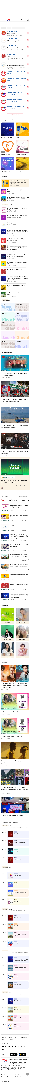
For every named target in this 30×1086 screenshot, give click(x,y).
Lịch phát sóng (21, 27)
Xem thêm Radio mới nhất (23, 496)
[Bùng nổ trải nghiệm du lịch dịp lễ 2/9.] (3, 263)
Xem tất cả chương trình (23, 119)
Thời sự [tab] (9, 500)
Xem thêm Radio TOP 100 (23, 662)
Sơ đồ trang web (4, 1076)
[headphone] (28, 33)
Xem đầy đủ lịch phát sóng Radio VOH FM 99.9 (19, 827)
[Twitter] (24, 1046)
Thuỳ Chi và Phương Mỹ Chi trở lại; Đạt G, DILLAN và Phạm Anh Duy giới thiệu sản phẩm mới (14, 789)
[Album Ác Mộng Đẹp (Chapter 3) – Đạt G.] (3, 191)
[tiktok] (9, 1046)
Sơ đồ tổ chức (18, 1074)
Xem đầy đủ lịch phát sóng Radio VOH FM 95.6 (19, 868)
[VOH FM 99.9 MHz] (3, 33)
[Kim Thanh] (22, 614)
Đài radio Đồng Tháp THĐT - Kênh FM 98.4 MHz (15, 93)
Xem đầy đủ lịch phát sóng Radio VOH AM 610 (19, 952)
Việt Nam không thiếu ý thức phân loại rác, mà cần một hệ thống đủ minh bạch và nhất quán (17, 247)
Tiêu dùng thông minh (13, 41)
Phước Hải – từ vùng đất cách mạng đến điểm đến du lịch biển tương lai (15, 426)
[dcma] (21, 1046)
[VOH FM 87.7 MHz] (3, 47)
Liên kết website (23, 1037)
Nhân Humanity (5, 154)
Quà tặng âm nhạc (6, 171)
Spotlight (9, 27)
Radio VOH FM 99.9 (7, 825)
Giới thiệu (3, 1074)
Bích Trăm (8, 657)
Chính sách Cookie (5, 1081)
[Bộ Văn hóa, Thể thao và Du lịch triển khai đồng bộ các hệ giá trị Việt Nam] (3, 198)
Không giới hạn (11, 33)
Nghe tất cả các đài (14, 114)
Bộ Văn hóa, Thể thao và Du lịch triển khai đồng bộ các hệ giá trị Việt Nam (18, 198)
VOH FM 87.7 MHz (12, 45)
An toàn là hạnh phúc (12, 48)
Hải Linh (22, 657)
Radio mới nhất (5, 496)
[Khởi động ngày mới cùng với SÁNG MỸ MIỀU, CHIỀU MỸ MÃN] (3, 217)
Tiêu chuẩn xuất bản (19, 1079)
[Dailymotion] (3, 1049)
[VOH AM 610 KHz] (3, 56)
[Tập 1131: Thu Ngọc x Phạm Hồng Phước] (5, 516)
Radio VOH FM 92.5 (7, 992)
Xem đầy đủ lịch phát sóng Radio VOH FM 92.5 (19, 994)
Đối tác (3, 1039)
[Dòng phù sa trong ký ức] (3, 224)
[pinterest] (12, 1046)
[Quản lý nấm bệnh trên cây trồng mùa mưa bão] (3, 287)
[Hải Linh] (22, 649)
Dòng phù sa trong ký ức (15, 223)
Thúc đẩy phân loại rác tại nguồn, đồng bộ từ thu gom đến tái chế (19, 555)
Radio (4, 27)
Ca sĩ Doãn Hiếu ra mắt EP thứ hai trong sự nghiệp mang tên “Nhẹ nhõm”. (18, 182)
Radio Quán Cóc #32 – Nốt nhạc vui (13, 712)
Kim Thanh (22, 622)
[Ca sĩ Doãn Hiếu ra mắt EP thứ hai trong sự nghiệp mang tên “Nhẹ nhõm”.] (5, 183)
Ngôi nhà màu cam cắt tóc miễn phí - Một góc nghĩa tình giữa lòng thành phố (15, 400)
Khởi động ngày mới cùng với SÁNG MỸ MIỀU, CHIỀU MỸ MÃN (17, 216)
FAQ (15, 1039)
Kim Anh (7, 622)
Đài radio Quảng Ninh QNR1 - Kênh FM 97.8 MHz (15, 100)
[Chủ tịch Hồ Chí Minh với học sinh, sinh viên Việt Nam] (3, 240)
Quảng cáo (4, 1037)
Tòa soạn (10, 1037)
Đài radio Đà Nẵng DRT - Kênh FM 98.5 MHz (16, 79)
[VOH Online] (8, 20)
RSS (15, 1037)
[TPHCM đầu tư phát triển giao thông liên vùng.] (3, 271)
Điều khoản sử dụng (19, 1076)
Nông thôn (18, 171)
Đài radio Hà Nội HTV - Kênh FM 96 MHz (16, 72)
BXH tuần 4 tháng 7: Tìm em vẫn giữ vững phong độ (14, 481)
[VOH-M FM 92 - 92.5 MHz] (3, 64)
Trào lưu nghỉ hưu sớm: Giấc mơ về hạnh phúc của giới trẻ (17, 209)
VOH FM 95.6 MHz (12, 38)
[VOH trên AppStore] (13, 1055)
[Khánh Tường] (7, 631)
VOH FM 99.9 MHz (12, 31)
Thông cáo (11, 1039)
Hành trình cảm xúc (21, 154)
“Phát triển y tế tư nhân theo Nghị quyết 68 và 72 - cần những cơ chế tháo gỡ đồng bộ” (17, 231)
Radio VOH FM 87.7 (7, 909)
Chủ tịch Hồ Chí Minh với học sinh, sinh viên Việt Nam (17, 239)
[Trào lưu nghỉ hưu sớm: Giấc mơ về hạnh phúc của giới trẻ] (3, 210)
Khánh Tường (7, 639)
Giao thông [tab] (15, 500)
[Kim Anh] (7, 614)
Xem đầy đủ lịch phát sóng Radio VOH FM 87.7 (19, 910)
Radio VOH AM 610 (7, 951)
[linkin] (15, 1046)
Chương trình (14, 27)
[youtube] (6, 1046)
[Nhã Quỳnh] (22, 631)
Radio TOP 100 (5, 662)
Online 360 (18, 137)
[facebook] (3, 1046)
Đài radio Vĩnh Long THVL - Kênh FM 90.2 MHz (16, 86)
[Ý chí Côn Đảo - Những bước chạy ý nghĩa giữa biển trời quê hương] (3, 256)
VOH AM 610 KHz (12, 54)
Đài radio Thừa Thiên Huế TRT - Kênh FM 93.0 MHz (16, 107)
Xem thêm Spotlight (24, 176)
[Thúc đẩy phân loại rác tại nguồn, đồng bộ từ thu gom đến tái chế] (5, 556)
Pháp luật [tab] (23, 500)
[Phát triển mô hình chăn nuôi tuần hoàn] (3, 294)
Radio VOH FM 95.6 (7, 867)
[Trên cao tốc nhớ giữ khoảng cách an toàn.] (5, 585)
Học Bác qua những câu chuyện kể (13, 815)
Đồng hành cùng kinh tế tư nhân (15, 65)
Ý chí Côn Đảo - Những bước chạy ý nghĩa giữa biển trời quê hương (17, 255)
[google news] (18, 1046)
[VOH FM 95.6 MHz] (3, 40)
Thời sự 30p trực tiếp (6, 137)
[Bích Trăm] (7, 649)
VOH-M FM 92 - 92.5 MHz (14, 63)
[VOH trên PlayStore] (22, 1055)
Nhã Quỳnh (22, 639)
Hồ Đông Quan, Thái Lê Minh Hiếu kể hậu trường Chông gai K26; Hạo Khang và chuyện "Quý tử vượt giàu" (14, 685)
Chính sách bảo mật (5, 1079)
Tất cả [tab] (3, 500)
